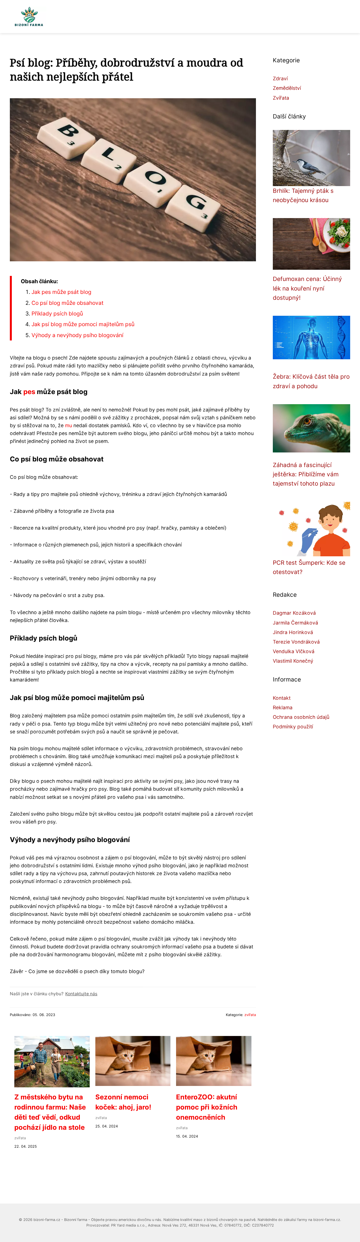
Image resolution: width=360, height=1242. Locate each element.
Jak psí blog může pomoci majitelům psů (83, 324)
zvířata (250, 1015)
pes (29, 392)
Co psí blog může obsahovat (68, 302)
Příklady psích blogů (57, 313)
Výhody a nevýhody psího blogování (77, 335)
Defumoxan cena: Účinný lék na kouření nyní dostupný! (307, 288)
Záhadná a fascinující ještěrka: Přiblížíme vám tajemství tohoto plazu (306, 474)
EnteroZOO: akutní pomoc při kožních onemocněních (206, 1107)
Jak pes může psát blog (61, 292)
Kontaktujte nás (81, 993)
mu (68, 425)
